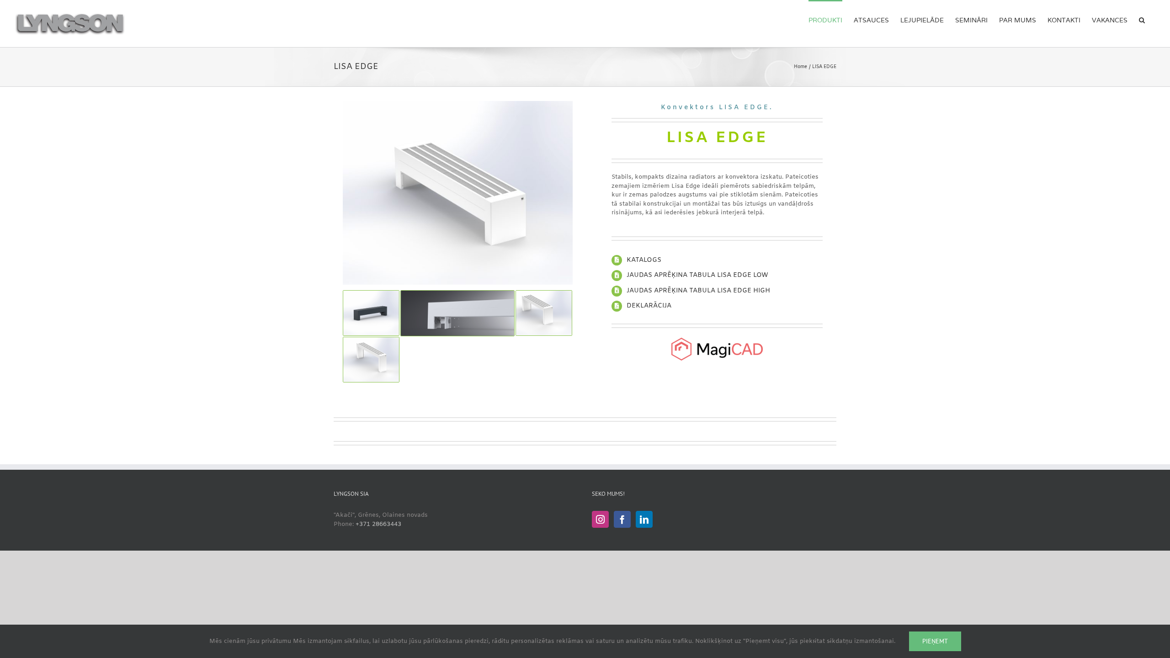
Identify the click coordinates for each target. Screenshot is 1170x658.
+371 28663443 (378, 524)
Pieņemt (935, 641)
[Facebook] (622, 519)
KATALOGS (644, 260)
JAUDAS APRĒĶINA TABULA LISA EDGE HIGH (698, 291)
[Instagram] (600, 519)
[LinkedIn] (644, 519)
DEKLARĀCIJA (649, 306)
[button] (1142, 19)
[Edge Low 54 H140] (458, 104)
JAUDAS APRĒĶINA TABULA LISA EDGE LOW (697, 275)
